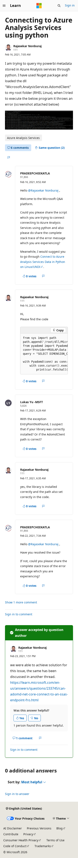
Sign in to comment (18, 614)
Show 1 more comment (21, 602)
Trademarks (43, 846)
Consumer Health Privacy (20, 840)
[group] (44, 353)
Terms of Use (55, 840)
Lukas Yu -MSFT (31, 402)
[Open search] (59, 5)
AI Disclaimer (12, 828)
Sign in (70, 5)
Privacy (28, 834)
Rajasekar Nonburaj (27, 46)
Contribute (10, 834)
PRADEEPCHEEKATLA (35, 173)
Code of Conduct (14, 846)
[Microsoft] (39, 5)
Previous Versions (39, 828)
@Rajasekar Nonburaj (43, 190)
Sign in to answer (17, 794)
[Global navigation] (4, 5)
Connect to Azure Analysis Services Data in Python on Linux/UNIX (42, 262)
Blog (59, 828)
